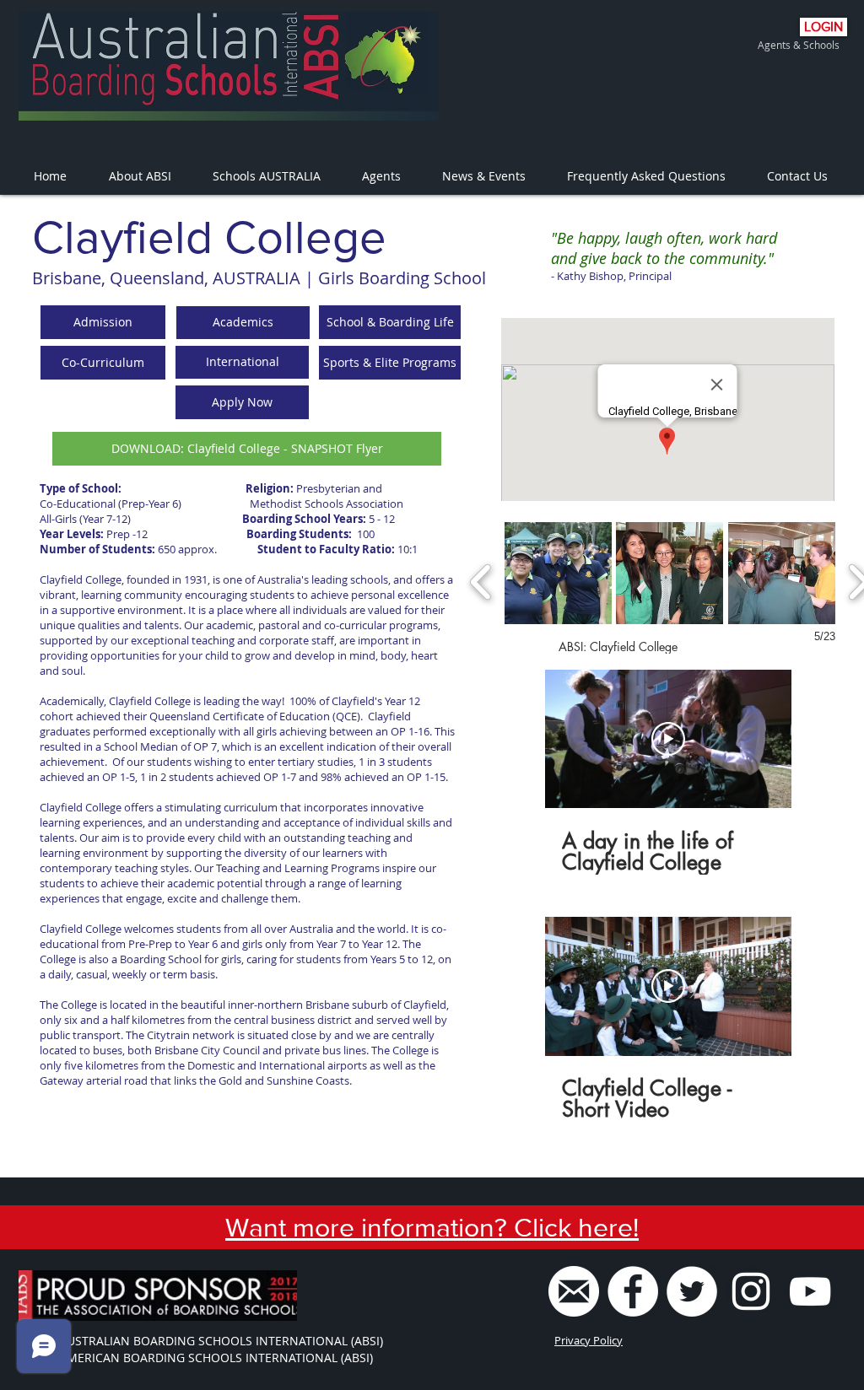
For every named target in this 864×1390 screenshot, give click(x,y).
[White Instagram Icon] (751, 1291)
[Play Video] (668, 739)
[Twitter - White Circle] (692, 1291)
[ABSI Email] (573, 1291)
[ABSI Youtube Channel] (810, 1291)
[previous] (481, 579)
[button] (102, 322)
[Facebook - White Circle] (633, 1291)
